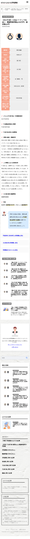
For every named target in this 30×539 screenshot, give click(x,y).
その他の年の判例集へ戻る (10, 242)
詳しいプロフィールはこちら (15, 344)
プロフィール (14, 529)
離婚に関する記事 (7, 473)
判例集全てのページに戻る (10, 250)
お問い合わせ (15, 347)
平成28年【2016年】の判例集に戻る (13, 235)
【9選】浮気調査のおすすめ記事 (11, 440)
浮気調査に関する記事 (8, 457)
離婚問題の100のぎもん (8, 453)
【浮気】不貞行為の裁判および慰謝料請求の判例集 (14, 445)
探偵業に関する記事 (7, 461)
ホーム (7, 529)
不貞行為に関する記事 (8, 469)
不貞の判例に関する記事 (8, 16)
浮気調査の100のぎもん (8, 450)
